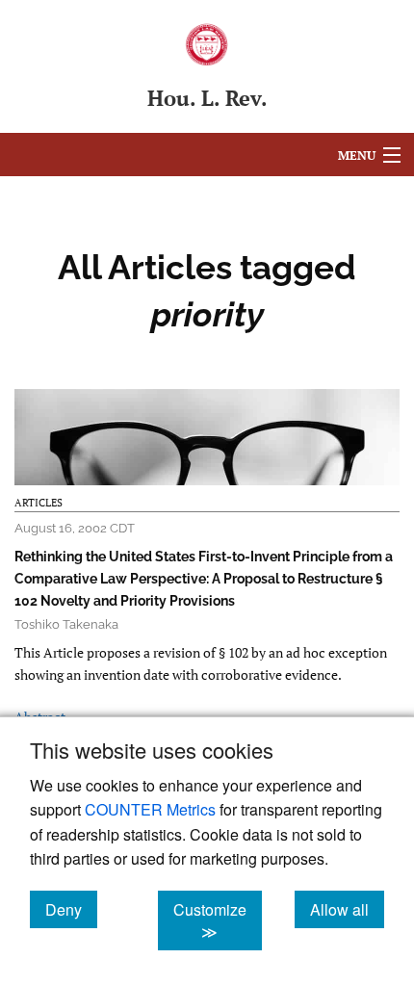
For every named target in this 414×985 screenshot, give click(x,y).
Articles (38, 502)
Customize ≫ (217, 920)
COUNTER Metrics (150, 809)
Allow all (347, 908)
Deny (71, 908)
